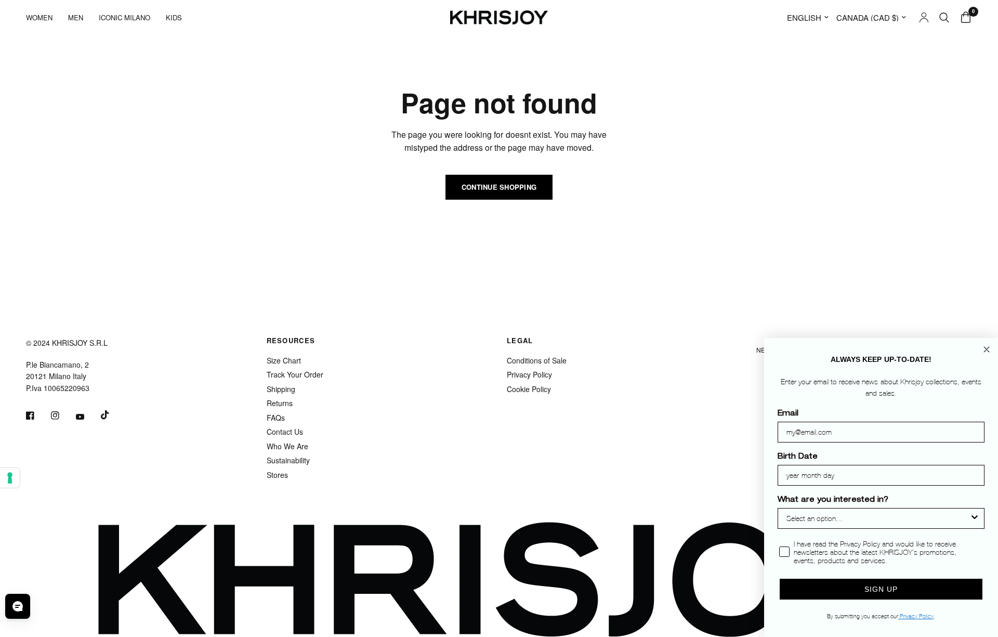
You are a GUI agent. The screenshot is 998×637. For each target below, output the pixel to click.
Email (788, 414)
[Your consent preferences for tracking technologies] (10, 478)
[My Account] (924, 17)
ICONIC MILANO (124, 17)
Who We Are (287, 446)
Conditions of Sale (537, 360)
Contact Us (285, 431)
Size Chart (284, 360)
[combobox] (877, 518)
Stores (277, 475)
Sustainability (288, 460)
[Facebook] (37, 415)
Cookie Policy (529, 389)
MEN (75, 17)
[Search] (944, 17)
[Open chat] (17, 606)
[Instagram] (62, 415)
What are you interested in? (833, 500)
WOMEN (39, 17)
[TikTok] (112, 415)
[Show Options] (974, 518)
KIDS (174, 17)
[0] (963, 17)
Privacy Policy (529, 374)
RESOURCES (291, 340)
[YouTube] (87, 416)
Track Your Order (295, 374)
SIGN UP (881, 589)
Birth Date (798, 457)
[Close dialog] (986, 349)
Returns (280, 403)
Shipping (281, 389)
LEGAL (520, 340)
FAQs (276, 417)
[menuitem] (43, 17)
